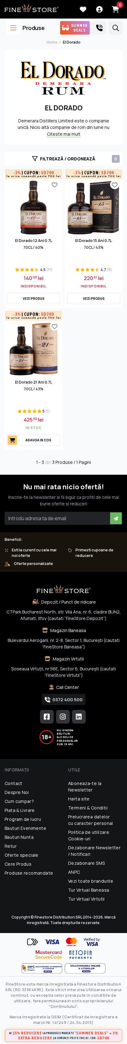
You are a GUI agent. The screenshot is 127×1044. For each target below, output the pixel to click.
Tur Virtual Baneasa (88, 890)
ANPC (74, 872)
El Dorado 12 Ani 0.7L (33, 240)
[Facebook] (47, 717)
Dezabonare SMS (86, 863)
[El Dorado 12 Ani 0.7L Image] (33, 207)
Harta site (79, 799)
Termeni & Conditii (88, 808)
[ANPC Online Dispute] (85, 968)
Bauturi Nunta (19, 837)
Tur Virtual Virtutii (86, 899)
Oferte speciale (22, 855)
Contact (14, 783)
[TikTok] (79, 717)
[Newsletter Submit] (116, 518)
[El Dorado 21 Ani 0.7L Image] (33, 348)
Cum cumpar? (19, 801)
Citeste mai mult (63, 134)
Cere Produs (18, 864)
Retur (11, 846)
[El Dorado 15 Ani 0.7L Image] (93, 207)
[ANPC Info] (43, 968)
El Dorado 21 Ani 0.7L (33, 382)
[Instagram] (63, 717)
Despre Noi (17, 792)
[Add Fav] (54, 184)
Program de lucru (23, 819)
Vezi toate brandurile (90, 881)
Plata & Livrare (20, 810)
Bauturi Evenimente (25, 828)
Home (52, 42)
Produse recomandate (29, 873)
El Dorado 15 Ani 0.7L (93, 240)
